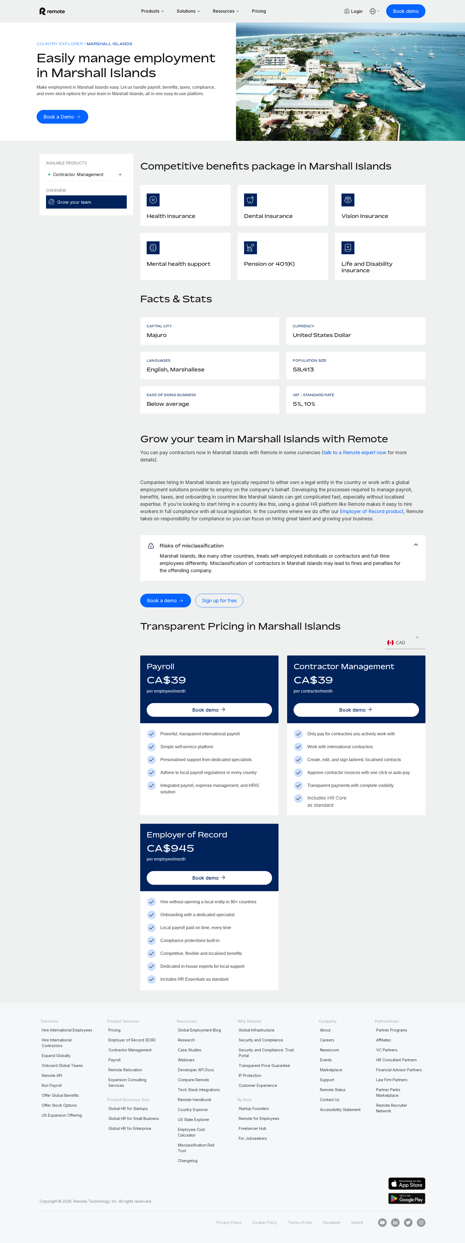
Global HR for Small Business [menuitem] (133, 1118)
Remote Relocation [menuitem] (125, 1070)
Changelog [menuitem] (188, 1160)
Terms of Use (300, 1222)
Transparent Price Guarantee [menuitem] (264, 1065)
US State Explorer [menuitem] (193, 1119)
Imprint (357, 1222)
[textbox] (405, 642)
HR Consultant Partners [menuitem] (396, 1060)
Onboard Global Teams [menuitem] (62, 1065)
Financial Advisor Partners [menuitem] (399, 1070)
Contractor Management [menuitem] (130, 1050)
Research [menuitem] (186, 1040)
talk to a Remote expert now (354, 452)
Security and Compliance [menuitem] (261, 1040)
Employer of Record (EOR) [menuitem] (132, 1040)
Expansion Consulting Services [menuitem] (127, 1082)
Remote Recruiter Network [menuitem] (391, 1108)
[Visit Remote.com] (52, 13)
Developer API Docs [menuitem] (196, 1070)
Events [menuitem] (326, 1060)
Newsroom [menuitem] (329, 1050)
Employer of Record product (371, 511)
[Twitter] (408, 1222)
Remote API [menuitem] (52, 1075)
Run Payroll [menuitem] (52, 1085)
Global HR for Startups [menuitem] (128, 1108)
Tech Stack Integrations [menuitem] (199, 1089)
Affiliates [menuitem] (383, 1040)
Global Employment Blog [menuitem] (199, 1030)
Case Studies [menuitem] (189, 1050)
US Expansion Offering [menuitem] (62, 1115)
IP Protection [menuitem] (250, 1075)
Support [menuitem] (327, 1079)
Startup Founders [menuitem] (254, 1108)
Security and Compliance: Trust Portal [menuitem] (266, 1053)
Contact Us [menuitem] (329, 1099)
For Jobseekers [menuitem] (253, 1138)
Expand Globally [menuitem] (56, 1055)
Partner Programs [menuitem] (391, 1030)
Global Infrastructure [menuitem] (256, 1030)
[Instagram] (421, 1222)
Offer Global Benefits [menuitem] (60, 1095)
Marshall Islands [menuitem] (109, 43)
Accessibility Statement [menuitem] (340, 1109)
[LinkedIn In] (395, 1222)
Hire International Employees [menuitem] (67, 1030)
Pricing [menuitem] (114, 1030)
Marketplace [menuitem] (331, 1070)
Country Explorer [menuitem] (60, 43)
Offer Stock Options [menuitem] (59, 1105)
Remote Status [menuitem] (333, 1089)
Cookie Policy (264, 1222)
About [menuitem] (325, 1030)
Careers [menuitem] (327, 1040)
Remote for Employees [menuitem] (259, 1118)
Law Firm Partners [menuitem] (391, 1079)
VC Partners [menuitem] (386, 1050)
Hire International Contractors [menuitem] (57, 1043)
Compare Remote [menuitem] (193, 1079)
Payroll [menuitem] (114, 1060)
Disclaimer (332, 1222)
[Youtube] (382, 1222)
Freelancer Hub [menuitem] (252, 1128)
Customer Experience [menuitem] (258, 1085)
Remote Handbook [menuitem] (195, 1099)
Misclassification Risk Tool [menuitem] (196, 1148)
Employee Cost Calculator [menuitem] (191, 1132)
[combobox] (405, 643)
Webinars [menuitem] (186, 1060)
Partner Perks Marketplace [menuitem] (388, 1092)
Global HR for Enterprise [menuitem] (129, 1128)
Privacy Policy (229, 1222)
